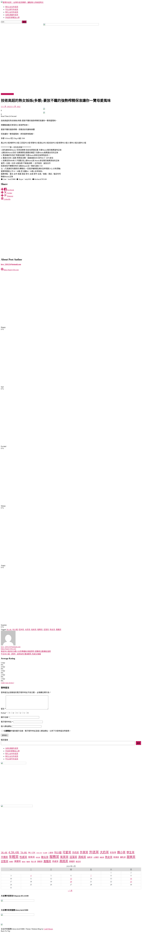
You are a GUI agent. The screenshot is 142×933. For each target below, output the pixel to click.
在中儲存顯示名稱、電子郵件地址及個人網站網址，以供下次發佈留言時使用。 (37, 731)
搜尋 (138, 743)
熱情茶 (116, 857)
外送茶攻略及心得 (12, 17)
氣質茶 (64, 856)
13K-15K (39, 853)
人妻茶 (50, 853)
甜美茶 (131, 857)
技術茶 (33, 630)
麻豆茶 (78, 861)
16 (131, 879)
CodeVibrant (48, 929)
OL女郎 (45, 853)
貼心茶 (33, 861)
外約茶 (75, 852)
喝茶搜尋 (4, 740)
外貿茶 (84, 852)
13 (71, 879)
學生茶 (130, 852)
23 (131, 882)
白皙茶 (4, 861)
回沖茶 (21, 630)
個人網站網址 (6, 726)
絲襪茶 (11, 861)
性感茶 (23, 857)
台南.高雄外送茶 (11, 15)
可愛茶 (67, 852)
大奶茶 (27, 630)
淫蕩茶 (46, 630)
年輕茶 (14, 857)
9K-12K (31, 852)
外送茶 (94, 852)
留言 (3, 709)
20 (71, 882)
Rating (3, 713)
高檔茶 (72, 861)
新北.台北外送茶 (11, 7)
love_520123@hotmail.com (11, 264)
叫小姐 (15, 630)
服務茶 (40, 630)
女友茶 (113, 852)
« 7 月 (70, 891)
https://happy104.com (11, 270)
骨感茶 (55, 861)
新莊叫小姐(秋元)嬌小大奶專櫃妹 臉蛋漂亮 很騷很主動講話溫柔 (26, 651)
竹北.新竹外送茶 (11, 9)
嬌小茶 (121, 852)
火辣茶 (96, 857)
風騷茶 (58, 630)
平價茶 (4, 857)
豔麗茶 (28, 861)
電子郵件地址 (7, 722)
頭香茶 (39, 861)
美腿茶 (17, 861)
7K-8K (23, 852)
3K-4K (9, 630)
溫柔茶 (89, 857)
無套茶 (102, 857)
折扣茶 (38, 857)
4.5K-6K (13, 852)
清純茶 (82, 857)
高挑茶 (63, 861)
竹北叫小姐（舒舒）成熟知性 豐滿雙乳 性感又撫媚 (21, 654)
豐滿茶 (24, 861)
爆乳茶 (123, 857)
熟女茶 (52, 630)
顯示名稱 (5, 717)
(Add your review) (7, 683)
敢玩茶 (44, 857)
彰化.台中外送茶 (11, 12)
